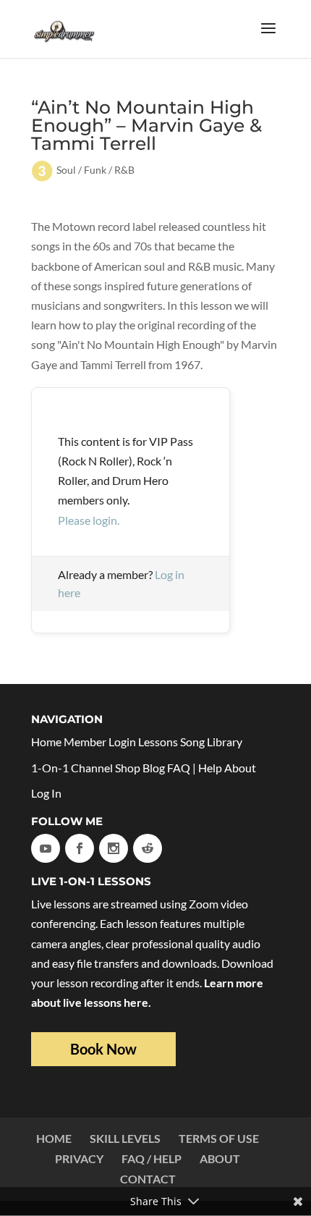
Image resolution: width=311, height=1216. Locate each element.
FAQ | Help (194, 767)
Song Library (211, 741)
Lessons (158, 741)
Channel (92, 767)
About (240, 767)
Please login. (88, 520)
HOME (54, 1138)
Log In (46, 793)
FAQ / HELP (152, 1158)
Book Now (103, 1048)
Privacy (79, 1158)
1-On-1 (50, 767)
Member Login (100, 741)
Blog (153, 767)
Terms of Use (219, 1138)
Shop (127, 767)
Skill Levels (125, 1138)
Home (46, 741)
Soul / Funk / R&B (95, 170)
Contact (148, 1179)
